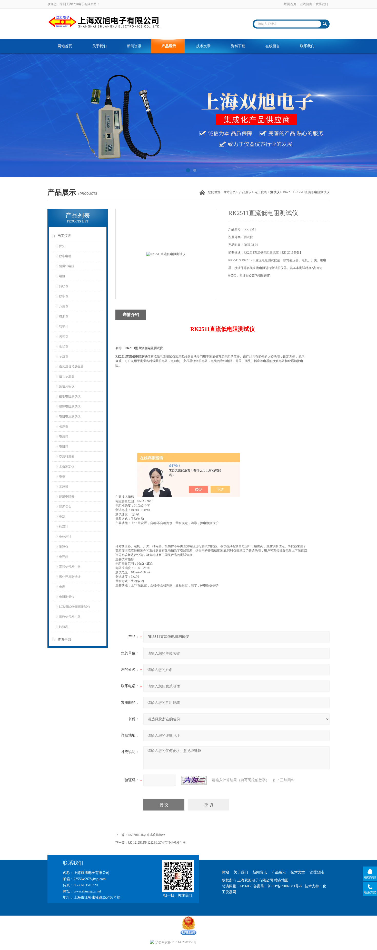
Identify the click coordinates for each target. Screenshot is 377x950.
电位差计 (65, 536)
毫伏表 (63, 346)
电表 (62, 587)
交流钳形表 (66, 456)
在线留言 (306, 4)
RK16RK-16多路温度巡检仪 (146, 835)
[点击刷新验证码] (194, 780)
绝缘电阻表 (66, 496)
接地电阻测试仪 (70, 396)
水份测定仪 (66, 466)
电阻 (62, 276)
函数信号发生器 (70, 617)
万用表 (63, 306)
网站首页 (65, 46)
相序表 (63, 426)
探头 (62, 246)
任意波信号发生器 (71, 366)
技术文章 (203, 46)
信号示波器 (66, 376)
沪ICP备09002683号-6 (285, 886)
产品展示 (169, 46)
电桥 (62, 476)
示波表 (63, 356)
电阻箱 (63, 446)
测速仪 (63, 546)
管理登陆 (317, 872)
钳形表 (63, 316)
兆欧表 (63, 286)
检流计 (63, 526)
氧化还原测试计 (70, 577)
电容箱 (63, 556)
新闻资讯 (134, 46)
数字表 (63, 296)
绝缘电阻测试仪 (70, 406)
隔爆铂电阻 (66, 266)
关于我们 (99, 46)
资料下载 (238, 46)
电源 (62, 516)
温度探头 (65, 506)
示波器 (63, 486)
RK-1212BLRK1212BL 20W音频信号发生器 (157, 842)
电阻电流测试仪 (70, 416)
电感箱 (63, 436)
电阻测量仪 (66, 597)
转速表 (63, 627)
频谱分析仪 (66, 386)
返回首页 (290, 4)
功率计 (63, 326)
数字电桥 (65, 256)
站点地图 (281, 880)
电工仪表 (261, 192)
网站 (225, 872)
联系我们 (322, 4)
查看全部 (64, 639)
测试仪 (63, 336)
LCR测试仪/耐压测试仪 (74, 607)
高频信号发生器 (70, 567)
